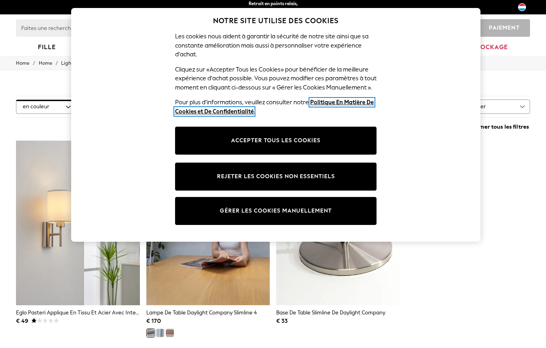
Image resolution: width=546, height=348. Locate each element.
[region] (275, 125)
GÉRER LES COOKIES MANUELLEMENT (276, 210)
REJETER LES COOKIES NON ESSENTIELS (276, 176)
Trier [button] (480, 106)
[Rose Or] (170, 333)
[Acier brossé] (151, 333)
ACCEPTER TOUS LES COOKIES (276, 140)
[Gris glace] (160, 333)
